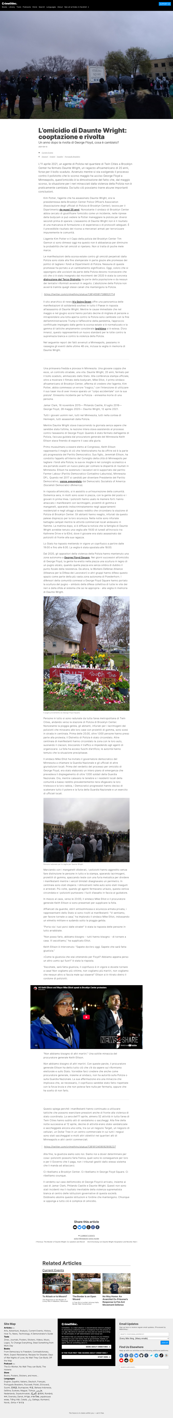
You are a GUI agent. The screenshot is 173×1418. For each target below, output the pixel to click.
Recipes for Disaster (37, 1354)
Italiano (23, 1381)
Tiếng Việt (15, 1399)
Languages (51, 7)
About (60, 7)
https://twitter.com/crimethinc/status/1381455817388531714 (79, 294)
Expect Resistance (18, 1354)
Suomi (7, 1387)
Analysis (24, 1331)
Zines (6, 1340)
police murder (94, 1239)
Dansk (20, 1396)
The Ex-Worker (11, 1366)
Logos (7, 1343)
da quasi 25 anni (69, 209)
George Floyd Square (77, 557)
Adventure (14, 1331)
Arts (6, 1331)
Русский (28, 1384)
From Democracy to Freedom (18, 1351)
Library (12, 7)
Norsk (7, 1402)
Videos (39, 1340)
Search (42, 7)
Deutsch (45, 157)
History (47, 1331)
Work (6, 1354)
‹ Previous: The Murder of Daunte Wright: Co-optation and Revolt (60, 1242)
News (15, 1334)
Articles (8, 1328)
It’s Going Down (81, 301)
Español (60, 157)
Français (41, 1381)
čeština (7, 1390)
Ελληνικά (44, 1384)
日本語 (14, 1387)
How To (7, 1334)
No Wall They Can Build (37, 1357)
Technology (24, 1334)
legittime (100, 328)
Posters (22, 1340)
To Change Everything (21, 1343)
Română (48, 1393)
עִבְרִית (27, 1396)
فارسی (39, 1390)
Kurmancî (45, 1399)
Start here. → (104, 1357)
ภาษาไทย (35, 1396)
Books (4, 7)
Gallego (35, 1399)
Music (46, 1340)
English (52, 157)
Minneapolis (83, 1239)
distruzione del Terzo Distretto (62, 279)
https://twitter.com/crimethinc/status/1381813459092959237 (80, 1146)
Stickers (31, 1340)
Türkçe (31, 1390)
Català (24, 1399)
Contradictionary (40, 1351)
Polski (36, 1384)
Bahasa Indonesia (43, 1387)
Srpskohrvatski (23, 1393)
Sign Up (165, 1342)
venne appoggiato (71, 481)
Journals (14, 1340)
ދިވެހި (29, 1399)
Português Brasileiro (72, 157)
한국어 (41, 1393)
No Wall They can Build (30, 1366)
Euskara (15, 1390)
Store (34, 7)
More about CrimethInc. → (98, 1347)
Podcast (8, 1363)
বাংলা (5, 1396)
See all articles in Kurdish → (76, 7)
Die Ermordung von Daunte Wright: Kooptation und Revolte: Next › (112, 1242)
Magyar (23, 1390)
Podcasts (27, 7)
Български (23, 1387)
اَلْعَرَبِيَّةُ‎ (34, 1393)
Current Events (47, 153)
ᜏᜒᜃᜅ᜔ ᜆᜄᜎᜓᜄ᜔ (17, 1402)
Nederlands (9, 1393)
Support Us (165, 4)
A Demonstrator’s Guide (42, 1334)
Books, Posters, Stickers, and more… (21, 1375)
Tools (19, 7)
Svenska (12, 1396)
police (76, 1239)
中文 (31, 1387)
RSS (13, 1328)
